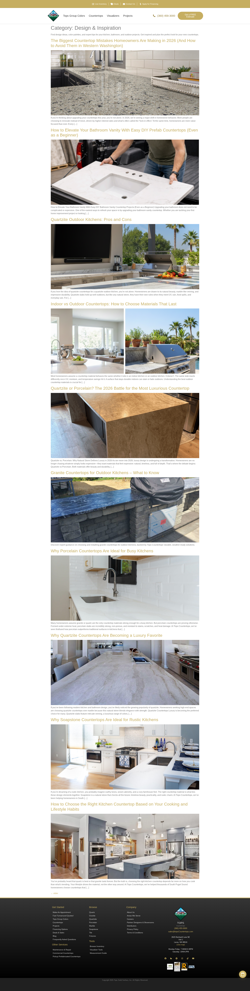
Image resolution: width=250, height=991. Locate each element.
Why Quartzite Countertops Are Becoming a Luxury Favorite (106, 635)
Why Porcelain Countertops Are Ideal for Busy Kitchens (102, 551)
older (54, 893)
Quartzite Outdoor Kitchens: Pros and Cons (91, 219)
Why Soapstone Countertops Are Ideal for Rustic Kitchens (104, 719)
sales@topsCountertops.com (180, 931)
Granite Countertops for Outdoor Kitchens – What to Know (105, 472)
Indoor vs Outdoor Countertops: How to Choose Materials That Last (113, 304)
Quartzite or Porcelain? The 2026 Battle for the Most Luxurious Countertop (120, 388)
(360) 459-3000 (180, 928)
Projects (128, 15)
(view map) (181, 945)
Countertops (96, 15)
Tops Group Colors (74, 15)
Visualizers (113, 15)
